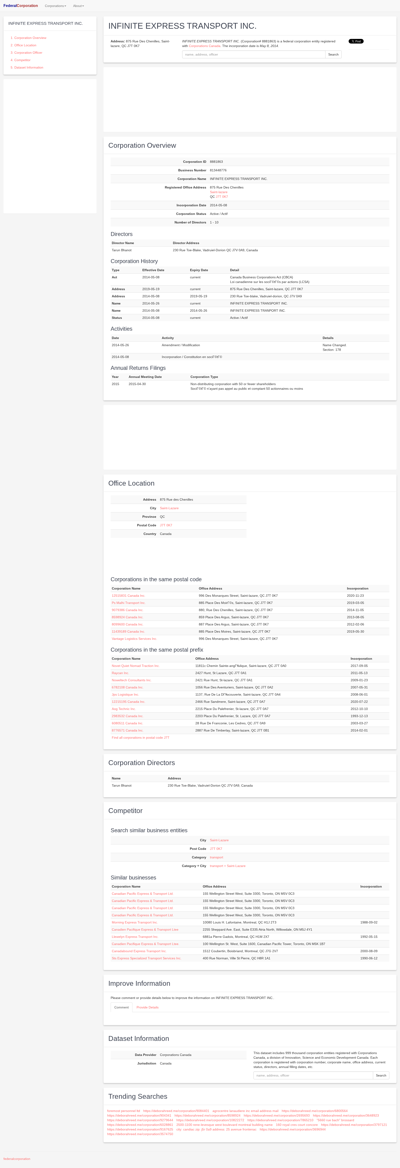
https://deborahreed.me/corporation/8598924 (208, 1115)
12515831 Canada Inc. (128, 595)
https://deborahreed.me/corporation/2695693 (277, 1115)
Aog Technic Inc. (124, 709)
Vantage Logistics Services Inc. (134, 639)
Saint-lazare (219, 192)
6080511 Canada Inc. (127, 723)
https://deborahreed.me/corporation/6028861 (140, 1125)
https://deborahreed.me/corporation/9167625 (140, 1129)
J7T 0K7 (222, 196)
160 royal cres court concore (297, 1125)
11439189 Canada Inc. (128, 631)
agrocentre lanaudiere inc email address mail (245, 1111)
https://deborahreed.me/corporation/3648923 (346, 1115)
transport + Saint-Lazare (228, 866)
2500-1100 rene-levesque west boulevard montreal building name (224, 1125)
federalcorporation (16, 1159)
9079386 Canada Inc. (128, 610)
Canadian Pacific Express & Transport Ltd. (143, 893)
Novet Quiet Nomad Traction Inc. (136, 666)
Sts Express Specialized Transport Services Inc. (146, 958)
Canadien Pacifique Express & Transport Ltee (145, 929)
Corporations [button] (54, 6)
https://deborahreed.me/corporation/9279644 (140, 1120)
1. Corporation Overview (28, 38)
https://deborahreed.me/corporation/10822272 (210, 1120)
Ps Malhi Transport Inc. (129, 603)
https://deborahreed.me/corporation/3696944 (293, 1129)
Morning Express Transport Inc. (135, 922)
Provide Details (148, 1007)
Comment (121, 1007)
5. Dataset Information (27, 67)
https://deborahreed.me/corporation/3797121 (354, 1125)
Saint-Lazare (169, 508)
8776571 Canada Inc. (128, 730)
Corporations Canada (204, 46)
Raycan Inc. (120, 673)
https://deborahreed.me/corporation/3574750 (140, 1134)
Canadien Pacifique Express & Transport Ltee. (145, 944)
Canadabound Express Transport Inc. (139, 951)
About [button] (77, 6)
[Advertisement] (50, 111)
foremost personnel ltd (123, 1111)
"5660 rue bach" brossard (335, 1120)
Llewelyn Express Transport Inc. (135, 937)
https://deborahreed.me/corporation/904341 (139, 1115)
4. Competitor (21, 60)
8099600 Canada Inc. (128, 624)
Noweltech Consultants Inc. (132, 680)
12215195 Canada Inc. (128, 701)
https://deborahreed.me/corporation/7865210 (280, 1120)
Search (333, 54)
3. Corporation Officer (26, 52)
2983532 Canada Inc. (128, 716)
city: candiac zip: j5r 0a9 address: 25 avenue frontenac (216, 1129)
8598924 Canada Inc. (128, 617)
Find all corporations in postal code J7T (140, 737)
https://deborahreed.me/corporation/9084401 (176, 1111)
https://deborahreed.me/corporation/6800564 (315, 1111)
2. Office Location (23, 45)
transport (216, 857)
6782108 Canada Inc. (128, 687)
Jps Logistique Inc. (125, 694)
